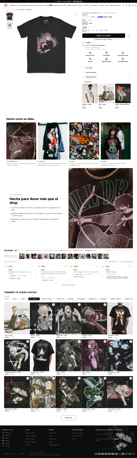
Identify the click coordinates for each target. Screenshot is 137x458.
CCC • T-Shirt (102, 104)
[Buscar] (123, 5)
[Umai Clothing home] (6, 5)
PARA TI (7, 298)
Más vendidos (34, 298)
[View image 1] (9, 16)
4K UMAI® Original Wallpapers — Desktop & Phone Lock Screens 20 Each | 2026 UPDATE (118, 277)
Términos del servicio (77, 436)
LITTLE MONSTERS (22, 5)
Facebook (7, 445)
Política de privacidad (77, 433)
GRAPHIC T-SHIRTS (59, 5)
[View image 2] (9, 25)
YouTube (7, 440)
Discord (7, 438)
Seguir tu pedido (30, 433)
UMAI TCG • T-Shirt (78, 276)
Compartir (113, 12)
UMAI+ (107, 5)
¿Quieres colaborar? (54, 444)
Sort (106, 261)
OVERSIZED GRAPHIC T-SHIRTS (74, 5)
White (84, 23)
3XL (106, 30)
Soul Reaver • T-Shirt (14, 278)
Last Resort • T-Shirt (47, 280)
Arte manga (81, 298)
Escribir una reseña (127, 261)
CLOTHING (85, 5)
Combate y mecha (116, 298)
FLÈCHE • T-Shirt (86, 104)
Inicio (8, 9)
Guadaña (71, 298)
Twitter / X (7, 435)
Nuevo (23, 298)
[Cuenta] (129, 5)
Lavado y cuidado (30, 439)
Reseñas (51, 436)
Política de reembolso (31, 442)
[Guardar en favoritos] (128, 35)
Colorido (103, 298)
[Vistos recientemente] (126, 5)
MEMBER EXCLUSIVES (115, 5)
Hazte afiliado (52, 439)
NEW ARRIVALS (39, 5)
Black (90, 23)
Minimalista (93, 298)
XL (97, 30)
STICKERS (101, 5)
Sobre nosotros (53, 433)
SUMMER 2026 (13, 5)
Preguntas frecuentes (31, 436)
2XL (101, 30)
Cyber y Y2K (61, 298)
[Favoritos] (132, 5)
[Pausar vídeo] (72, 244)
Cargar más (68, 417)
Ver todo (74, 439)
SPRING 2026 (31, 5)
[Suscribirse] (132, 434)
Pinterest (7, 443)
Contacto (28, 444)
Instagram (7, 432)
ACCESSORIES (93, 5)
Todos (15, 298)
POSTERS (48, 5)
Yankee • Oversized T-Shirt (122, 104)
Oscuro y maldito (48, 298)
